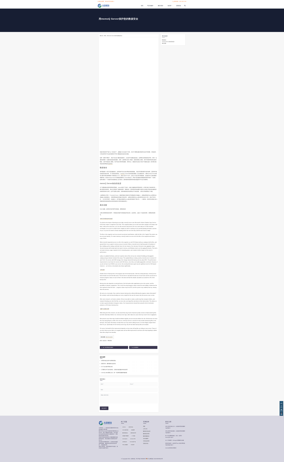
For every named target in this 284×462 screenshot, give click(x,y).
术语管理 (132, 444)
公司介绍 (145, 428)
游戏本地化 (131, 427)
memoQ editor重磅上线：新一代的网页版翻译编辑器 (114, 372)
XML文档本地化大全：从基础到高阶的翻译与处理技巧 (175, 427)
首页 (142, 5)
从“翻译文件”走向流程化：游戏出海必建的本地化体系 (114, 369)
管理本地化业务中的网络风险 (108, 360)
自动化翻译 (145, 438)
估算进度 (102, 269)
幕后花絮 (164, 43)
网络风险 (110, 340)
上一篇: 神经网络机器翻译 (107, 347)
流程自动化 (145, 443)
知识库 (169, 5)
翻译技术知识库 (146, 431)
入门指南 (133, 435)
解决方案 (160, 5)
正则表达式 (124, 441)
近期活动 (178, 5)
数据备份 (164, 40)
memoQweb (124, 438)
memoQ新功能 (125, 429)
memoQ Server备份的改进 (168, 41)
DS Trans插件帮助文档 (106, 366)
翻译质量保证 (125, 432)
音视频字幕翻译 (125, 435)
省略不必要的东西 (104, 309)
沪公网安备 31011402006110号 (155, 458)
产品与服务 (150, 5)
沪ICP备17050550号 (141, 458)
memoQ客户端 (133, 441)
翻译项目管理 (133, 432)
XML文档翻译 (125, 444)
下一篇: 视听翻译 (134, 347)
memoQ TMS (132, 438)
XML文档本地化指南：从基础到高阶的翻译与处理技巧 (175, 431)
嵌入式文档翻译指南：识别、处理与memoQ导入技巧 (173, 436)
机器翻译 (133, 429)
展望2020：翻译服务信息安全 (108, 363)
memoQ (122, 173)
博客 (105, 35)
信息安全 (110, 163)
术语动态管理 (146, 441)
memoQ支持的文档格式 (170, 447)
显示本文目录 (109, 337)
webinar (124, 427)
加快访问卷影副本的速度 (106, 218)
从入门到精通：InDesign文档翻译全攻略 (174, 440)
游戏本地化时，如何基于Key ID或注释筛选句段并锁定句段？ (175, 444)
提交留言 (104, 408)
